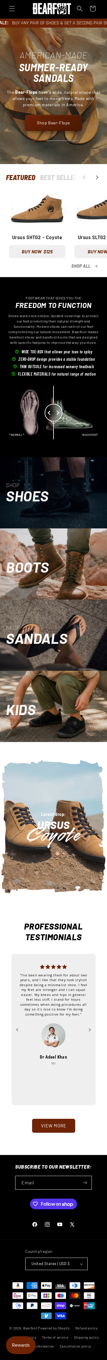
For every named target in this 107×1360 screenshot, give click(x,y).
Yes (53, 685)
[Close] (96, 639)
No (53, 705)
